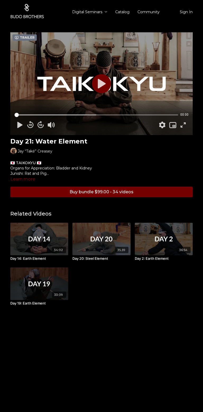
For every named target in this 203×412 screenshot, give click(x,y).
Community (148, 12)
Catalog (122, 12)
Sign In (186, 12)
